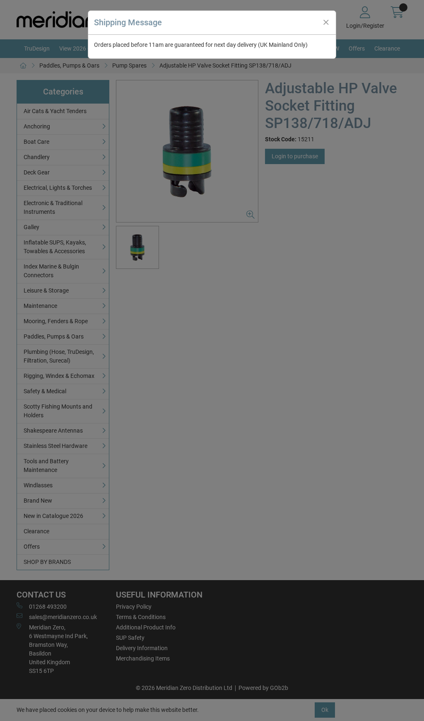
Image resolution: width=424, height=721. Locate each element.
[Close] (326, 22)
